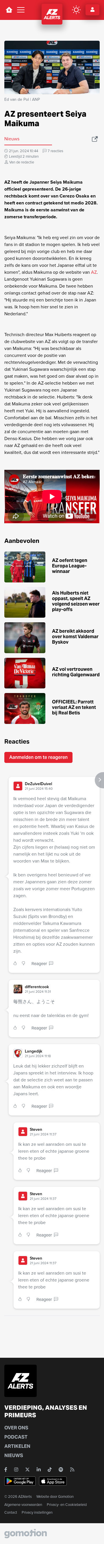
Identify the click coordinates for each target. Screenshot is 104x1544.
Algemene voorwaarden (23, 1504)
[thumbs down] (25, 963)
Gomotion (66, 1496)
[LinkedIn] (39, 1469)
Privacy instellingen (37, 1512)
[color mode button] (76, 10)
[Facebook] (5, 1469)
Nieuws (13, 1455)
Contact (10, 1512)
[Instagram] (16, 1469)
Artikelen (17, 1446)
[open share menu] (95, 139)
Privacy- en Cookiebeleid (67, 1504)
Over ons (16, 1428)
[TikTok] (50, 1469)
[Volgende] (99, 780)
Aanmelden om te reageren (38, 757)
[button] (60, 786)
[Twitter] (27, 1469)
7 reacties (55, 151)
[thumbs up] (16, 963)
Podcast (15, 1437)
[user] (18, 786)
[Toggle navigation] (21, 9)
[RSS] (72, 1469)
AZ (94, 272)
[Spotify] (61, 1469)
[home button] (9, 10)
